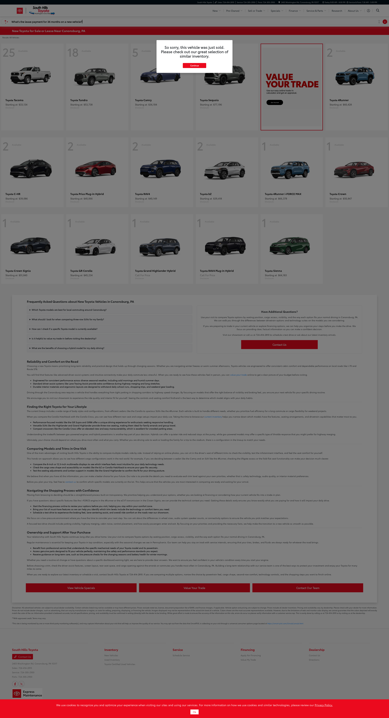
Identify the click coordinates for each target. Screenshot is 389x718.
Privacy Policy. (324, 705)
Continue (194, 65)
